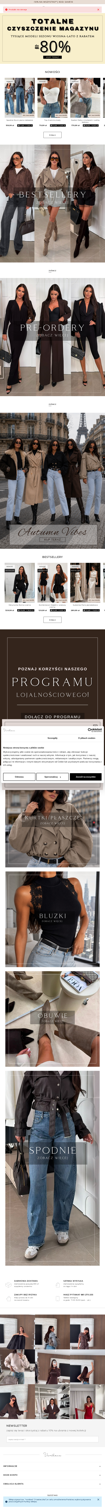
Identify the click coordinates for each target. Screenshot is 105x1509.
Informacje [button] (10, 1466)
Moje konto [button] (10, 1475)
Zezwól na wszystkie (86, 777)
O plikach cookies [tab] (86, 738)
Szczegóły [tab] (53, 738)
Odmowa (19, 777)
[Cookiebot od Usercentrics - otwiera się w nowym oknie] (90, 730)
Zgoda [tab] (18, 738)
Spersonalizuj (51, 777)
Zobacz (52, 135)
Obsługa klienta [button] (13, 1484)
